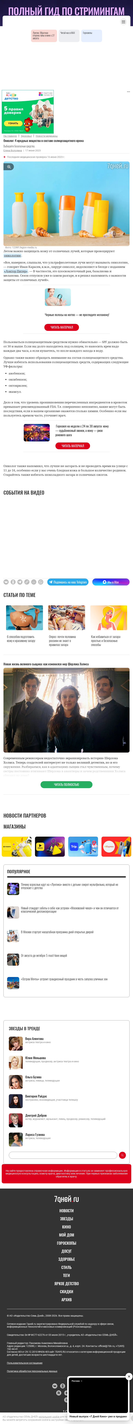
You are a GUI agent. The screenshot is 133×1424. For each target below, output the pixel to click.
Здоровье (26, 136)
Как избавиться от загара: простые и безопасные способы (106, 640)
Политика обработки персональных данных (32, 1371)
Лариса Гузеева (35, 1134)
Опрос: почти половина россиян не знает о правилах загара (62, 640)
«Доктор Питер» (16, 271)
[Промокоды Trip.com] (83, 847)
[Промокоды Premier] (50, 847)
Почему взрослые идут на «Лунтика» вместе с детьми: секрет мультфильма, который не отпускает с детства (69, 886)
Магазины (14, 826)
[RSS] (66, 1400)
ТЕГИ (66, 1275)
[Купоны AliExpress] (116, 847)
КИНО (66, 1226)
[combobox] (63, 1155)
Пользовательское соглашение (24, 1363)
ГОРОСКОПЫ (66, 1243)
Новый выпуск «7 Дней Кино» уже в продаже (98, 1416)
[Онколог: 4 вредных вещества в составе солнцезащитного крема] (26, 582)
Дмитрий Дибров (36, 1115)
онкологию (12, 255)
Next (128, 848)
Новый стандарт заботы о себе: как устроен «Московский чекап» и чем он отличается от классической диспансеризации (70, 909)
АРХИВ (66, 1299)
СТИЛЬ (66, 1267)
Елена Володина (12, 150)
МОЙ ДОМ (66, 1235)
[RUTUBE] (58, 1393)
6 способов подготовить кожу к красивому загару (21, 638)
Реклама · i (77, 1381)
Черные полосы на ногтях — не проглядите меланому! (77, 314)
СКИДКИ (66, 1291)
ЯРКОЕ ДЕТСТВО (66, 1283)
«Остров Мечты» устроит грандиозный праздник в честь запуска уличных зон (64, 979)
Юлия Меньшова (35, 1057)
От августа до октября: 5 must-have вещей (44, 955)
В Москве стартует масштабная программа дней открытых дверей (57, 932)
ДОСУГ (66, 1251)
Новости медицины (47, 136)
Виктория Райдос (36, 1096)
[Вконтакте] (54, 1386)
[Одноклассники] (62, 1386)
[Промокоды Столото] (17, 847)
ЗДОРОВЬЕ (66, 1259)
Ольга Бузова (33, 1077)
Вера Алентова (34, 1038)
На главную (10, 136)
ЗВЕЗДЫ (66, 1218)
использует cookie (49, 1416)
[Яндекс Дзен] (66, 1393)
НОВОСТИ (66, 1210)
